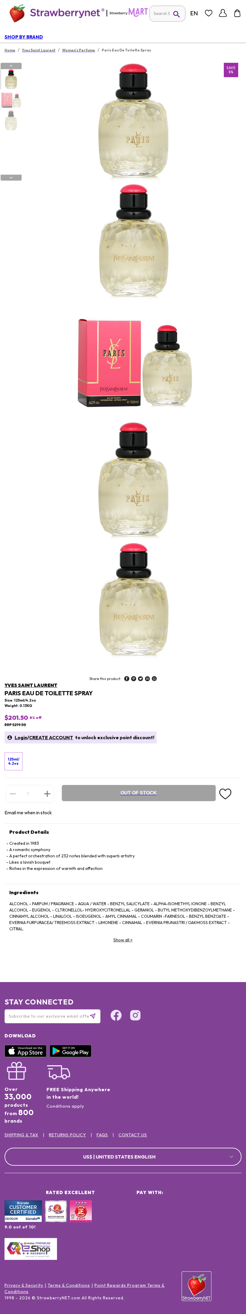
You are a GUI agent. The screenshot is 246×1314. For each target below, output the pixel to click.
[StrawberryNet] (54, 13)
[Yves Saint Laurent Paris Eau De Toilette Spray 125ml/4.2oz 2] (11, 100)
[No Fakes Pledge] (81, 1217)
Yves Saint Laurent (30, 685)
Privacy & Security (23, 1285)
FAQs (102, 1135)
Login (21, 737)
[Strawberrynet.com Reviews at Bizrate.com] (23, 1220)
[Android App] (72, 1055)
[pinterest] (133, 679)
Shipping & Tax (21, 1135)
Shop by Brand (23, 37)
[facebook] (126, 679)
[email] (147, 679)
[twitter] (140, 679)
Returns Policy (67, 1135)
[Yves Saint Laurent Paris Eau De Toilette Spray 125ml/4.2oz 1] (11, 79)
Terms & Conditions (69, 1285)
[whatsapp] (154, 679)
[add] (47, 793)
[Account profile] (223, 13)
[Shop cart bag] (237, 13)
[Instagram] (135, 1016)
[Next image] (11, 178)
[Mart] (129, 16)
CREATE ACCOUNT (51, 737)
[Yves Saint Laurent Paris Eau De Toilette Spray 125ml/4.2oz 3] (11, 120)
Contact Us (132, 1135)
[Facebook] (116, 1016)
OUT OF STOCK (139, 792)
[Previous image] (11, 66)
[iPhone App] (27, 1055)
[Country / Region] (194, 13)
